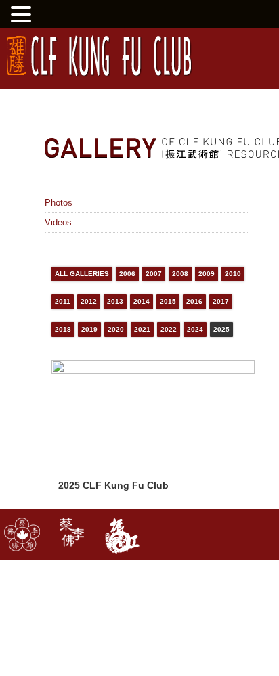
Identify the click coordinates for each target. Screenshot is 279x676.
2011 (62, 301)
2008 (180, 273)
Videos (58, 222)
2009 (206, 273)
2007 (154, 273)
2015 (168, 301)
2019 (89, 329)
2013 (115, 301)
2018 (63, 329)
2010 (233, 273)
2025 (221, 329)
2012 (89, 301)
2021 (142, 329)
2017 (221, 301)
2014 (141, 301)
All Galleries (82, 273)
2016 (194, 301)
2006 (127, 273)
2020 (116, 329)
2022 (168, 329)
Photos (58, 203)
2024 (195, 329)
